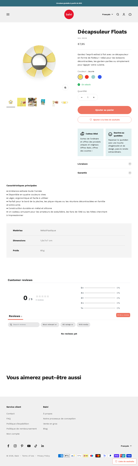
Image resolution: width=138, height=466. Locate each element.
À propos (47, 413)
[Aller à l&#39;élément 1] (10, 102)
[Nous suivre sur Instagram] (15, 446)
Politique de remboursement (21, 428)
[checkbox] (83, 324)
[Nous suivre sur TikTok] (36, 446)
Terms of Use (28, 456)
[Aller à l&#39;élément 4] (43, 102)
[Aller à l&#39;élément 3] (32, 102)
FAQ (8, 418)
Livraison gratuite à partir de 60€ (69, 3)
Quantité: (82, 91)
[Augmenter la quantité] (94, 97)
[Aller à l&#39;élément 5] (54, 102)
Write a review (123, 315)
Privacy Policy (43, 456)
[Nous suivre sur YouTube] (29, 446)
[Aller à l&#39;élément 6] (64, 102)
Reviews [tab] (15, 316)
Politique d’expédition (17, 423)
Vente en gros (50, 423)
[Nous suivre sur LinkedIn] (42, 446)
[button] (100, 288)
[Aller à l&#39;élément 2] (21, 102)
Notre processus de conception (59, 418)
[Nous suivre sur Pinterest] (22, 446)
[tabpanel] (69, 343)
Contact (10, 413)
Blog (45, 428)
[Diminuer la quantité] (82, 97)
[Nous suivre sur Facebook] (8, 446)
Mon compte (13, 434)
